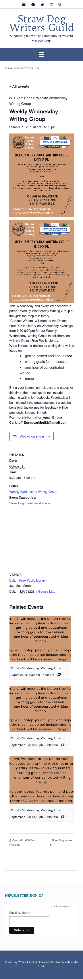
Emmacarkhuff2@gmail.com (45, 422)
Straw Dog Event (21, 503)
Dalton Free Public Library (27, 580)
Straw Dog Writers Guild (42, 23)
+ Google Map (45, 591)
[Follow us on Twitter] (42, 5)
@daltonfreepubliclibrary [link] (32, 315)
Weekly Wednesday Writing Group (33, 491)
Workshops (42, 503)
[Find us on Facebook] (33, 5)
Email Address (20, 913)
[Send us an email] (24, 5)
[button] (41, 54)
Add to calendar (32, 436)
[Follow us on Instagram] (51, 5)
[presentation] (40, 639)
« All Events (19, 86)
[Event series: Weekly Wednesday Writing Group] (59, 674)
